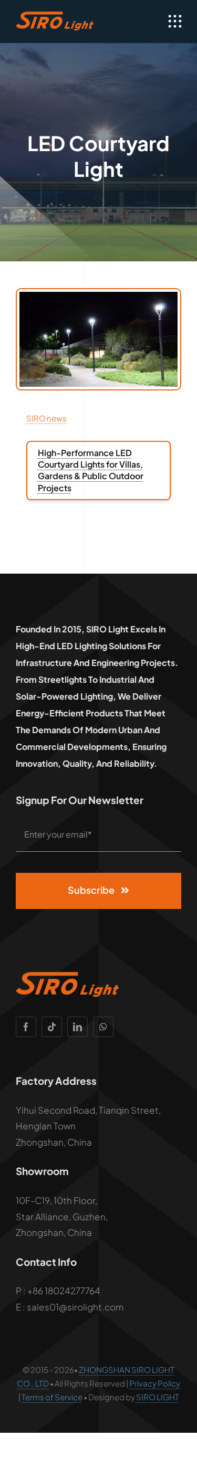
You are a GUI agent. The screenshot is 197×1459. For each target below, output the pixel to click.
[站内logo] (55, 16)
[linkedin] (77, 1027)
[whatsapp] (103, 1027)
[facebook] (26, 1027)
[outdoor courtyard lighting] (98, 296)
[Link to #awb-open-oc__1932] (175, 21)
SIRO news (46, 418)
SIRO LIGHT (157, 1397)
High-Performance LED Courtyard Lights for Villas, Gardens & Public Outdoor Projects (90, 470)
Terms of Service (52, 1397)
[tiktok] (52, 1027)
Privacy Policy (154, 1383)
